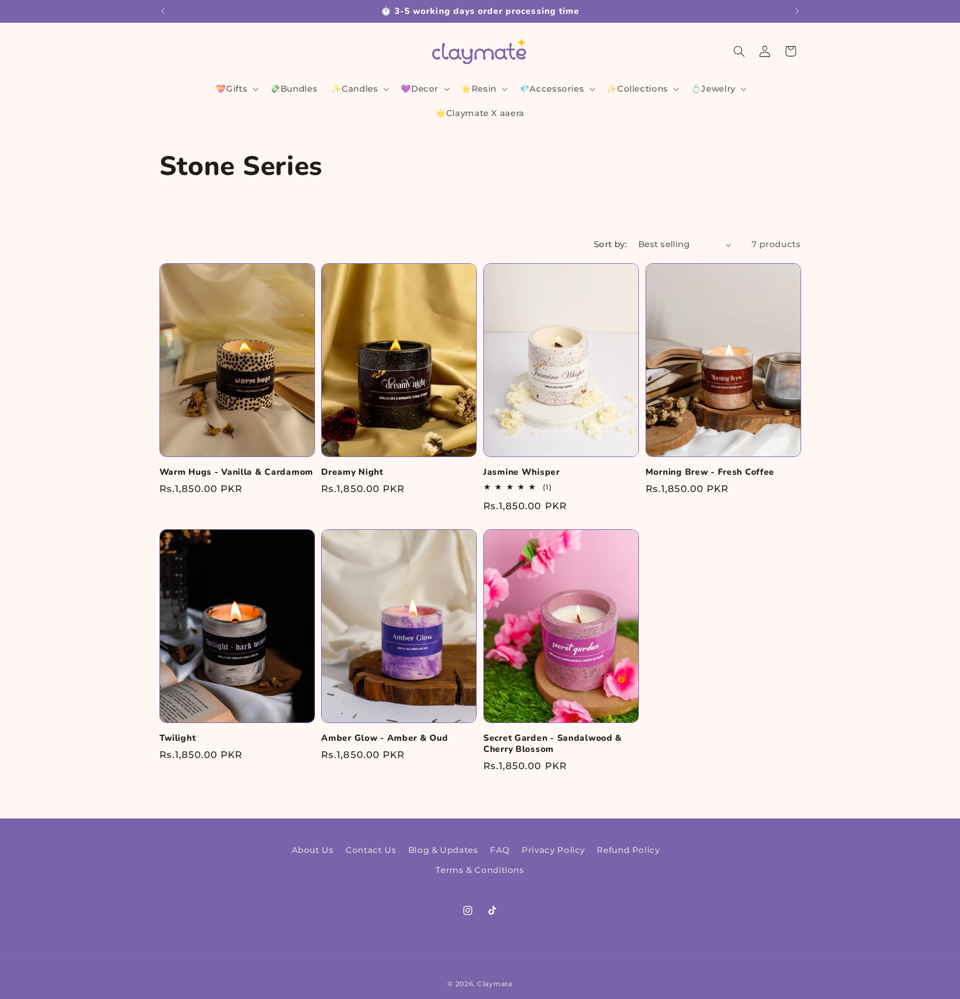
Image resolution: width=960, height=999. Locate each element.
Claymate (495, 984)
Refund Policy (628, 850)
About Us (313, 850)
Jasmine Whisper (521, 472)
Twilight (177, 738)
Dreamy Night (352, 472)
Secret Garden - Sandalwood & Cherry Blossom (552, 744)
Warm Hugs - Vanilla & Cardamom (236, 472)
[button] (236, 89)
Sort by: (610, 244)
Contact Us (371, 850)
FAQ (500, 850)
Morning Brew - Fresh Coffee (710, 472)
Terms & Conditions (480, 871)
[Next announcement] (797, 11)
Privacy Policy (553, 850)
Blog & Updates (443, 850)
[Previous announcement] (163, 11)
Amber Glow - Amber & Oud (384, 738)
